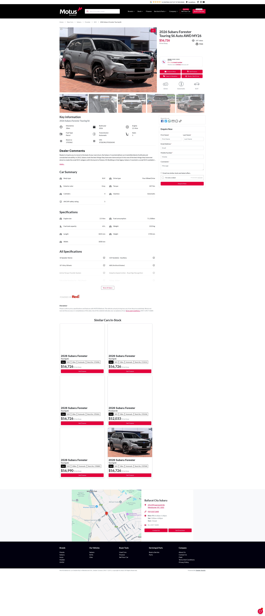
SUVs (91, 555)
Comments (165, 162)
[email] (173, 121)
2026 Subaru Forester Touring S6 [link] (110, 22)
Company (172, 11)
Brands (130, 11)
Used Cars (122, 552)
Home (61, 22)
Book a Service (199, 11)
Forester (87, 22)
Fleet (180, 557)
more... (62, 164)
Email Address (166, 144)
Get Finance (193, 71)
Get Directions (180, 530)
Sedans (91, 552)
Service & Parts (159, 11)
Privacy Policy (184, 562)
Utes (91, 557)
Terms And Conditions (187, 560)
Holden (62, 560)
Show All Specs (108, 288)
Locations (191, 2)
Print (201, 44)
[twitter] (165, 121)
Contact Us (156, 530)
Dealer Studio (200, 570)
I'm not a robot (170, 178)
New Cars (70, 22)
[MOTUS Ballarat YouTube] (204, 2)
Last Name (187, 135)
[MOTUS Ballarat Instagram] (201, 2)
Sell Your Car (185, 11)
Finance (149, 11)
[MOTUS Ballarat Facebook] (198, 2)
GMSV (62, 562)
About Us (182, 552)
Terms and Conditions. (133, 311)
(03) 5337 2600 (153, 511)
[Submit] (87, 11)
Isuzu (61, 557)
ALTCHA (200, 177)
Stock (139, 11)
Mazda (62, 552)
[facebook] (162, 121)
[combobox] (102, 11)
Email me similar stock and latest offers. (176, 173)
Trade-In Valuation (171, 76)
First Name (165, 135)
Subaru (79, 22)
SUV (95, 22)
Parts (151, 555)
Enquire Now (182, 183)
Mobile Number (167, 153)
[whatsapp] (169, 121)
